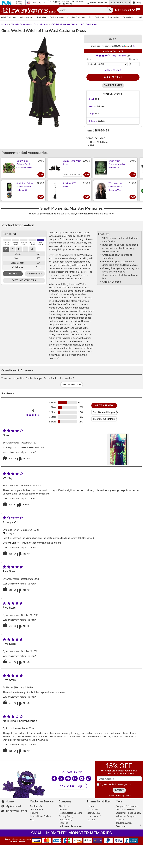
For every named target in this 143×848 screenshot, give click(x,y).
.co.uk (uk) (92, 809)
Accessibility (65, 819)
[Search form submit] (110, 10)
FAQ (32, 819)
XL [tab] (32, 249)
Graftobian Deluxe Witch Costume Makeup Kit (24, 186)
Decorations (128, 17)
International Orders (40, 816)
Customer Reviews (126, 809)
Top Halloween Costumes (124, 825)
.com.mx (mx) (94, 816)
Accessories (113, 17)
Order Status (36, 809)
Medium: (92, 106)
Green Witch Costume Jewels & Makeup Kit (117, 164)
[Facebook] (54, 778)
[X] (61, 778)
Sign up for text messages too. (116, 784)
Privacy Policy (66, 816)
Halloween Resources (70, 826)
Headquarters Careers (70, 813)
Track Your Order (16, 811)
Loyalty (120, 819)
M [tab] (19, 249)
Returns (34, 813)
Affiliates (63, 809)
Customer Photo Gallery (128, 813)
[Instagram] (75, 778)
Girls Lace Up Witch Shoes (72, 162)
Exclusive (41, 17)
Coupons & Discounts (127, 806)
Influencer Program (126, 816)
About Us (64, 806)
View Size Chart (113, 70)
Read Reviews (118, 55)
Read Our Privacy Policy (119, 795)
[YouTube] (81, 778)
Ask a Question (71, 384)
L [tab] (25, 249)
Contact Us (120, 2)
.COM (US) (36, 3)
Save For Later (113, 85)
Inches (13, 273)
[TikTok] (88, 778)
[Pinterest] (68, 778)
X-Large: (93, 121)
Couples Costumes (76, 17)
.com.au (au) (93, 813)
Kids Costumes (26, 17)
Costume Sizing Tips (24, 280)
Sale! (139, 17)
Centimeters (35, 273)
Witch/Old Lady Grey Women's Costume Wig (116, 186)
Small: (91, 99)
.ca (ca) (91, 806)
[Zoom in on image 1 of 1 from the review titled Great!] (118, 449)
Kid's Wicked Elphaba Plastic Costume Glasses (24, 164)
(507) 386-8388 (99, 2)
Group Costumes (96, 17)
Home (10, 801)
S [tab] (12, 249)
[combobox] (82, 10)
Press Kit (63, 823)
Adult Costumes (8, 17)
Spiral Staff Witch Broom (71, 185)
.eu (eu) (91, 819)
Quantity (133, 59)
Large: (91, 114)
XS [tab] (5, 249)
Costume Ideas (57, 17)
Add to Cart (113, 77)
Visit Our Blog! (73, 786)
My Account (13, 806)
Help (138, 2)
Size (88, 59)
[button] (124, 10)
